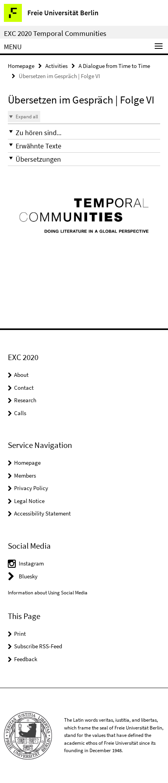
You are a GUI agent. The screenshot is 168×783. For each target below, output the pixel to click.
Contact (24, 387)
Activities (56, 66)
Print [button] (20, 633)
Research (25, 400)
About (21, 374)
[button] (84, 132)
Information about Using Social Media (48, 592)
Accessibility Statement (42, 513)
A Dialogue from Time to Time (114, 66)
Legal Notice (29, 501)
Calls (20, 413)
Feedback (25, 659)
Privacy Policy (31, 488)
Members (25, 475)
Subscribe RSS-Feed (38, 646)
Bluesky (28, 576)
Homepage (21, 66)
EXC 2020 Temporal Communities (55, 33)
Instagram (31, 563)
